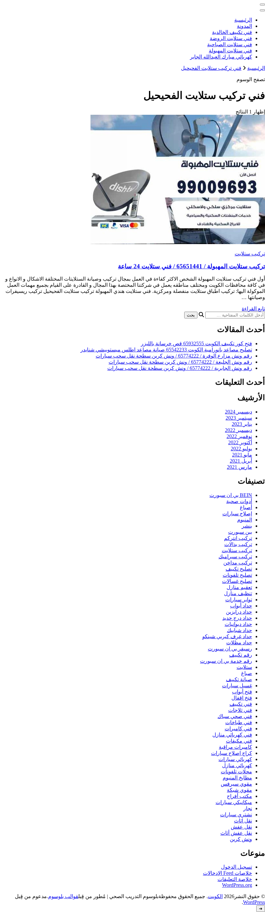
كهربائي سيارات (235, 759)
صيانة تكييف (239, 679)
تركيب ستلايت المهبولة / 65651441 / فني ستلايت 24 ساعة (191, 266)
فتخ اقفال (241, 698)
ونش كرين (241, 839)
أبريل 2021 (241, 461)
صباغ (246, 673)
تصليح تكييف (239, 569)
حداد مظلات (239, 642)
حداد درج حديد (237, 618)
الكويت (215, 896)
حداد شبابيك (239, 630)
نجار (247, 808)
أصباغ (246, 507)
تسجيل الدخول (236, 867)
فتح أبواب (242, 691)
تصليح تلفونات (237, 575)
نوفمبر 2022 (239, 436)
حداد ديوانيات (238, 624)
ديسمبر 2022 (238, 430)
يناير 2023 (242, 424)
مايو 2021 (242, 454)
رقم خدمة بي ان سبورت (226, 661)
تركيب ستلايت (250, 253)
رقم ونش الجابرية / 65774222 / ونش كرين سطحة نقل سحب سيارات (179, 368)
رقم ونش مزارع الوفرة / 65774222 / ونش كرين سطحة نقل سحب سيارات (174, 356)
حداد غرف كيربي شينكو (227, 636)
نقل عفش (241, 827)
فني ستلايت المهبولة (230, 50)
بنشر (247, 526)
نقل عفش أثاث (236, 833)
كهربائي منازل (237, 765)
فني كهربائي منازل (232, 734)
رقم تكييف (240, 655)
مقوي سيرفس (236, 784)
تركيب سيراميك (235, 556)
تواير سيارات (238, 599)
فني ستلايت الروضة (231, 38)
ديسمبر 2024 (238, 411)
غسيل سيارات (237, 685)
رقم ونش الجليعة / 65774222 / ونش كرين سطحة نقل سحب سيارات (180, 362)
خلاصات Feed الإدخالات (227, 873)
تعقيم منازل (239, 587)
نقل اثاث (243, 820)
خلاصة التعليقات (234, 879)
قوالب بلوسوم (63, 896)
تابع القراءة (253, 308)
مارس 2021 (239, 467)
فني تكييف (240, 704)
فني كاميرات (238, 728)
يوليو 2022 (241, 448)
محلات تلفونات (236, 771)
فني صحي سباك (234, 716)
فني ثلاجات (240, 710)
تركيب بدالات (238, 544)
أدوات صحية (239, 501)
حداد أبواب (241, 605)
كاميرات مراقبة (235, 747)
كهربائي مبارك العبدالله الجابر (221, 56)
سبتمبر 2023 (239, 418)
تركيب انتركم (238, 538)
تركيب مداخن (237, 562)
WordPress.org (237, 885)
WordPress (254, 902)
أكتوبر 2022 (240, 442)
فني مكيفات (239, 741)
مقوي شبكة (239, 790)
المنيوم (244, 519)
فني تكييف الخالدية (232, 32)
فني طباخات (238, 722)
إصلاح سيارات (237, 513)
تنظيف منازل (238, 593)
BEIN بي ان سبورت (230, 495)
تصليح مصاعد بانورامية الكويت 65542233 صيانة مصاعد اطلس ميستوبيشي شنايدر (166, 349)
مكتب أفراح (239, 796)
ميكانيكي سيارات (234, 802)
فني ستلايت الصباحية (229, 44)
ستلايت (244, 667)
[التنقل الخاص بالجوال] (262, 4)
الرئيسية (243, 20)
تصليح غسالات (237, 581)
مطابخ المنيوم (237, 777)
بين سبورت (240, 532)
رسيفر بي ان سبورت (230, 648)
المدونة (244, 26)
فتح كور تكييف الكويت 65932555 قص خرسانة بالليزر (196, 343)
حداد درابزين (239, 612)
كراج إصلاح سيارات (231, 753)
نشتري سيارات (236, 814)
